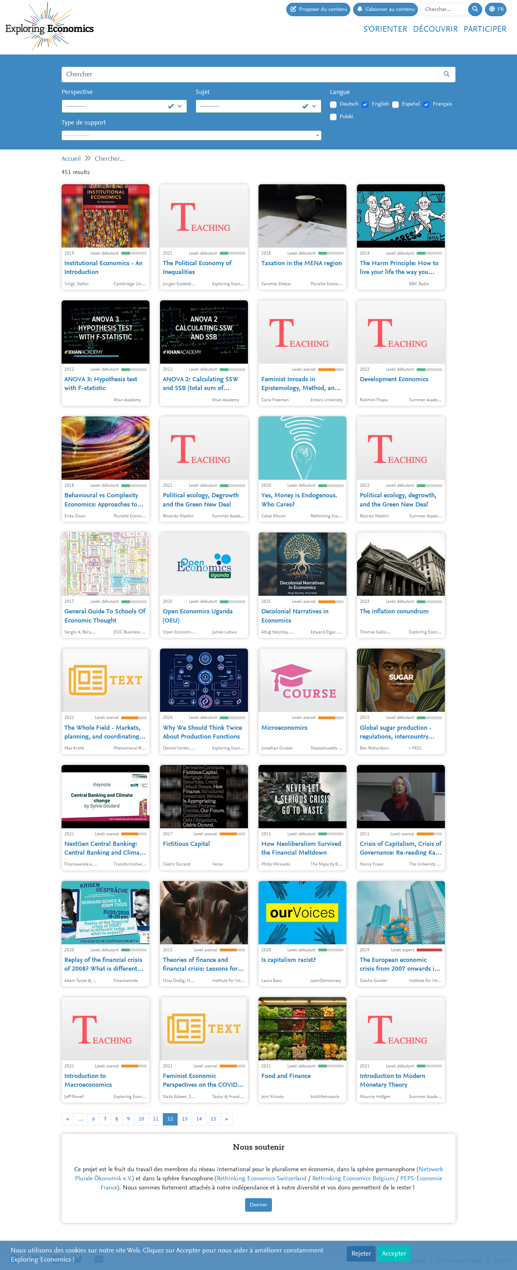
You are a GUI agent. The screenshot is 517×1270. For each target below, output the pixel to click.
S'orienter (385, 29)
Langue (340, 92)
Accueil (71, 159)
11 (156, 1119)
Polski (346, 117)
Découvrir (435, 29)
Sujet (203, 92)
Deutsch (349, 104)
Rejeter (361, 1253)
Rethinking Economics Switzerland (262, 1179)
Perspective (77, 92)
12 (170, 1119)
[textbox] (191, 136)
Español (411, 104)
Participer (485, 29)
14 (199, 1119)
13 (184, 1119)
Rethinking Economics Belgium (353, 1179)
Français (442, 104)
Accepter (394, 1253)
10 (141, 1119)
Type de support (84, 123)
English (380, 104)
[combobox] (191, 135)
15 (213, 1119)
